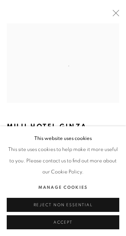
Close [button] (114, 15)
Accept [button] (62, 222)
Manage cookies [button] (63, 187)
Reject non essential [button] (63, 205)
